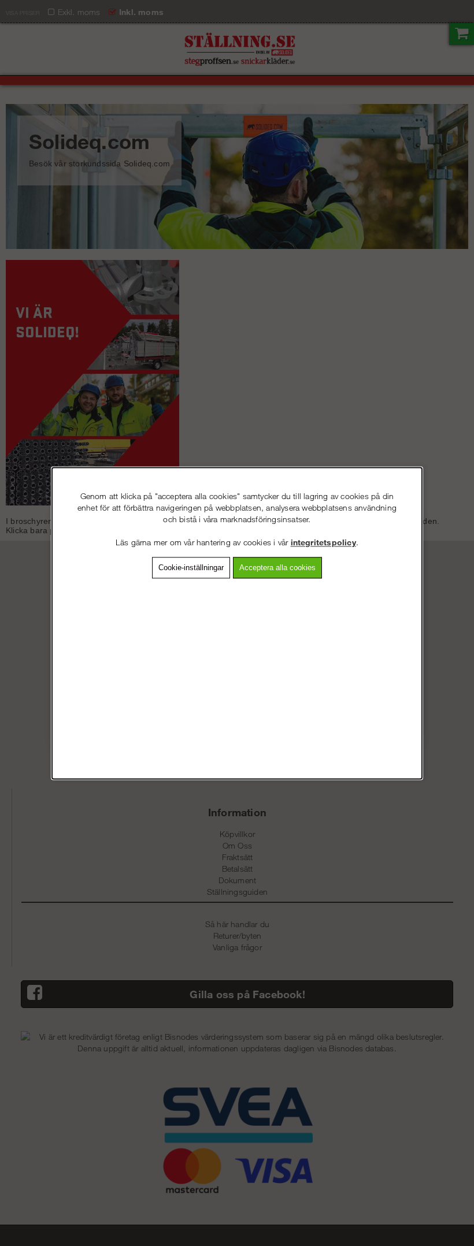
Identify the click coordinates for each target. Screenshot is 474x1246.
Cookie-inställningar (191, 567)
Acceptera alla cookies (277, 567)
